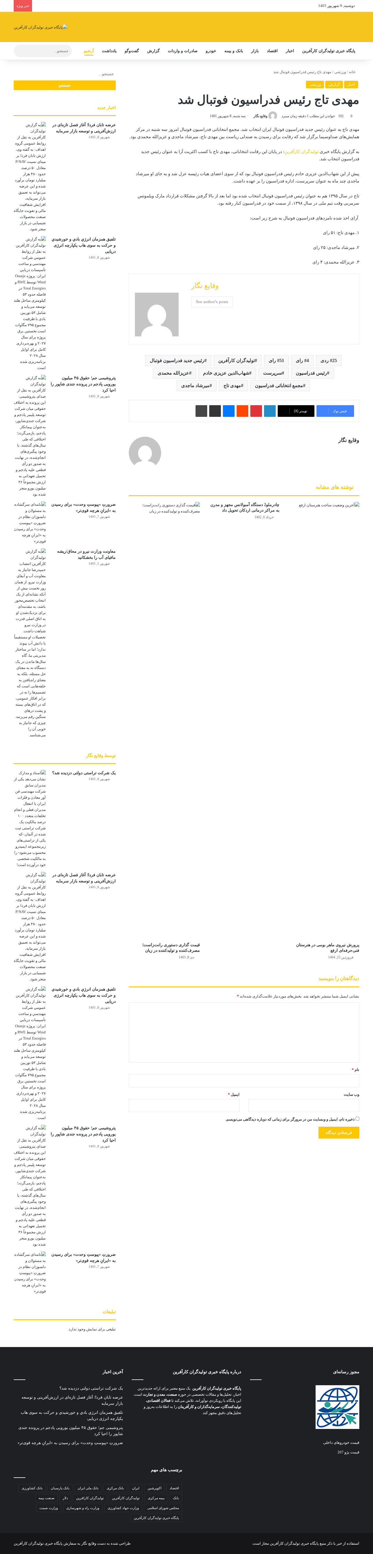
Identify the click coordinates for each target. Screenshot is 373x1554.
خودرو (211, 51)
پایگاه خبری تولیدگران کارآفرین (328, 51)
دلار (65, 1498)
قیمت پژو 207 (348, 1452)
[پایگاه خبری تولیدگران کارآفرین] (40, 27)
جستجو (65, 85)
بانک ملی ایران (88, 1488)
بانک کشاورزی (32, 1488)
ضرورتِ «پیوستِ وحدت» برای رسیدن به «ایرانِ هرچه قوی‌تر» (70, 1443)
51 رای (276, 360)
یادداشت (109, 51)
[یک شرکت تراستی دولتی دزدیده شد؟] (30, 819)
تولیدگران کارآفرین (301, 151)
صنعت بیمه (46, 1498)
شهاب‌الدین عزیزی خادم (226, 372)
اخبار (290, 51)
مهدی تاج (232, 385)
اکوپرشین (154, 1488)
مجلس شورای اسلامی (163, 1508)
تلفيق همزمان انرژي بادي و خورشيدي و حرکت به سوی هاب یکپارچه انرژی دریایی (84, 245)
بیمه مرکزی (156, 1498)
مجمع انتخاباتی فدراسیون (279, 385)
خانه (352, 72)
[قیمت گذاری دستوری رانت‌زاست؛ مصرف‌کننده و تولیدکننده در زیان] (164, 720)
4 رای (302, 360)
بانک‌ (176, 1498)
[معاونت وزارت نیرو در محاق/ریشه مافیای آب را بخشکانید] (30, 643)
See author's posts (212, 301)
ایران (135, 1488)
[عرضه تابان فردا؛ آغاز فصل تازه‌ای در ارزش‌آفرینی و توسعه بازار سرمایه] (30, 177)
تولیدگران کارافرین (90, 1498)
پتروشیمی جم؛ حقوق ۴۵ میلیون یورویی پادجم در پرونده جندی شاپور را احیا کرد (83, 384)
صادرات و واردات (183, 51)
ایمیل (234, 1094)
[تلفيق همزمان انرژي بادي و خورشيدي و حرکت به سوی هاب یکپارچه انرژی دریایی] (30, 303)
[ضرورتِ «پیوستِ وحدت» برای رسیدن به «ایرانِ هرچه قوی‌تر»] (30, 522)
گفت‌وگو (132, 51)
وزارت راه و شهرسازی (82, 1508)
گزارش (153, 51)
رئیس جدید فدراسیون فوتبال (177, 360)
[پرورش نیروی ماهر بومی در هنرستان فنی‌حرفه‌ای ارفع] (323, 720)
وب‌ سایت (351, 1094)
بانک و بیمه (233, 51)
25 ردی (329, 360)
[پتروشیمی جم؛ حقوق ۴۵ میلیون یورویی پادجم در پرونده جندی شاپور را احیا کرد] (30, 436)
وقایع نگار (261, 116)
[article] (186, 1400)
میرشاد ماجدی (195, 385)
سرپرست (272, 372)
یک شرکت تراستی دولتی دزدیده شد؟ (84, 773)
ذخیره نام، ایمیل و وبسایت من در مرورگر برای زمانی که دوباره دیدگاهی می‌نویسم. (290, 1119)
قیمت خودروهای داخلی (341, 1442)
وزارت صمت (48, 1508)
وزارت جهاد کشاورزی (123, 1508)
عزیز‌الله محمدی (173, 372)
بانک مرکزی (115, 1488)
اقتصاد (272, 51)
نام (355, 1069)
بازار (255, 51)
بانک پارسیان (60, 1488)
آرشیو (89, 51)
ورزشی (340, 72)
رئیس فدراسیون (311, 372)
